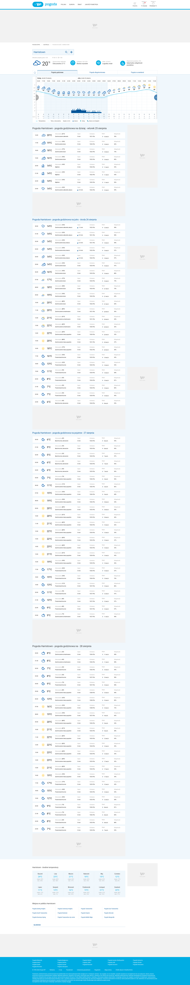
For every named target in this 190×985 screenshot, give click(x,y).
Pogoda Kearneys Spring (39, 917)
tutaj (69, 981)
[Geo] (71, 52)
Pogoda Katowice (138, 960)
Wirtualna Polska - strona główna (37, 4)
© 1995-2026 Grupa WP (39, 970)
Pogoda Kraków (61, 962)
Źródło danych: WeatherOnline (124, 970)
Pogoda (51, 4)
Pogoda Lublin (87, 962)
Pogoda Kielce (36, 962)
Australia (46, 44)
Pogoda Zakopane (62, 966)
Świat (80, 4)
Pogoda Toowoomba (86, 909)
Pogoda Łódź (111, 962)
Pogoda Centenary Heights (65, 909)
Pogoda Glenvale (109, 913)
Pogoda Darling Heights (38, 909)
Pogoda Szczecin (112, 964)
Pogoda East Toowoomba (111, 909)
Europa (72, 4)
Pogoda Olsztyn (137, 962)
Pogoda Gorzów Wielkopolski (116, 960)
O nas (60, 970)
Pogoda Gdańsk (87, 960)
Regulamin (97, 970)
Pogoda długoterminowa (97, 72)
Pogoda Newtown (62, 913)
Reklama (52, 970)
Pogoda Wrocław (37, 966)
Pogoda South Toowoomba (39, 913)
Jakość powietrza (91, 4)
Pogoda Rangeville (109, 917)
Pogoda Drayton (85, 913)
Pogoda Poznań (61, 964)
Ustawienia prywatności (83, 970)
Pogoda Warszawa (138, 964)
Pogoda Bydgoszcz (62, 960)
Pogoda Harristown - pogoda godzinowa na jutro (55, 219)
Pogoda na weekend (137, 72)
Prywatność (69, 970)
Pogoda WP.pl (36, 44)
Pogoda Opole (36, 964)
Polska (63, 4)
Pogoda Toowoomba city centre (66, 917)
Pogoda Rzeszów (87, 964)
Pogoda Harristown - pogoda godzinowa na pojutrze (57, 433)
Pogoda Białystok (37, 960)
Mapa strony (108, 970)
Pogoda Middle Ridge (87, 917)
